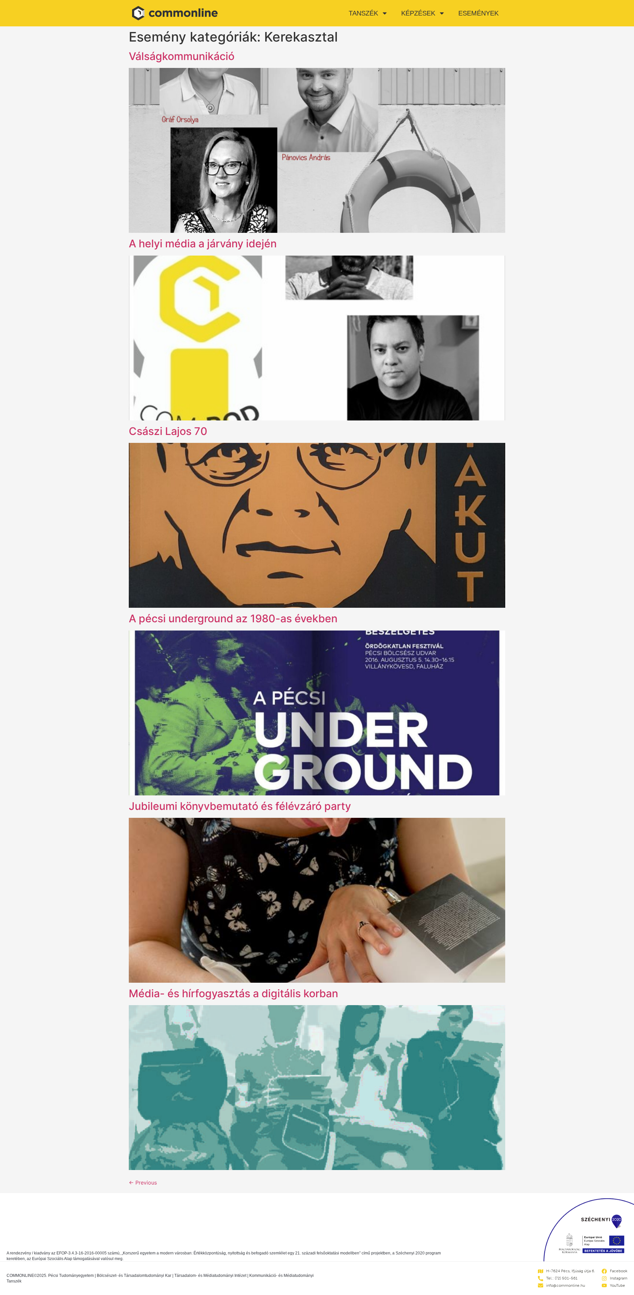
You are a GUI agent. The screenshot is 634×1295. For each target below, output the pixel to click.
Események (478, 13)
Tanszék (363, 13)
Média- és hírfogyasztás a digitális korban (233, 993)
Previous (143, 1182)
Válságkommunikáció (181, 56)
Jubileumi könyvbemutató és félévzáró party (240, 806)
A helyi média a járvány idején (203, 243)
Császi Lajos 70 (168, 431)
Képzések (418, 13)
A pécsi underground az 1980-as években (233, 618)
